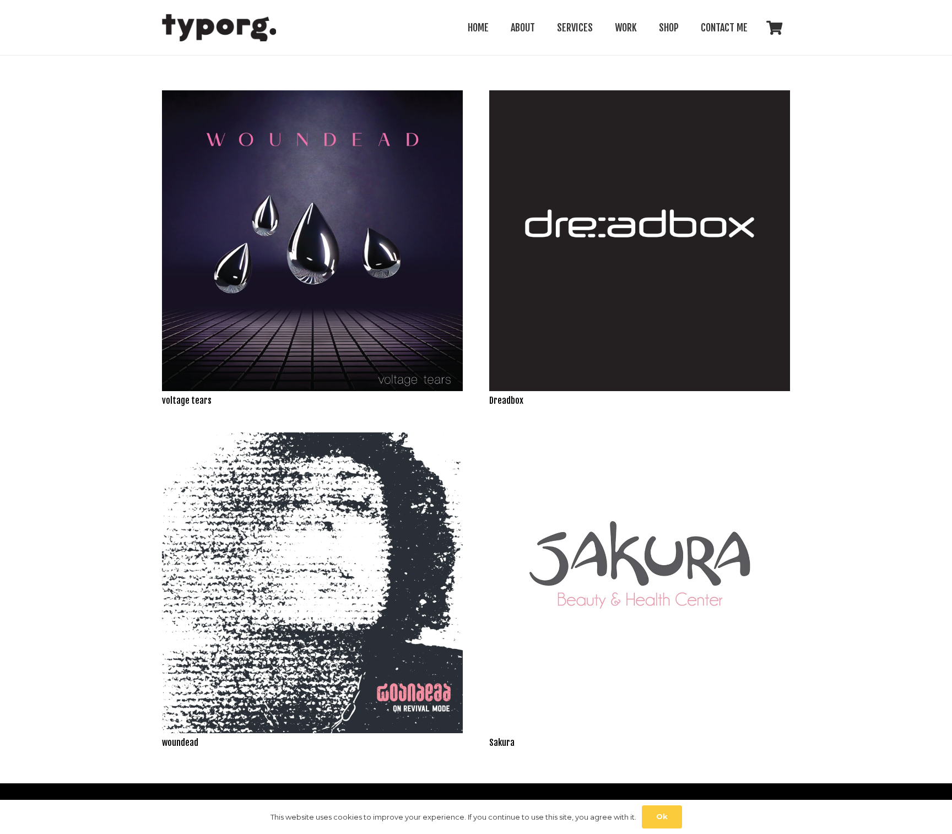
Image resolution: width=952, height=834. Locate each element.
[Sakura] (639, 440)
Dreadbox (506, 400)
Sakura (502, 742)
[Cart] (774, 27)
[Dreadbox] (639, 98)
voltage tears (187, 400)
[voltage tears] (312, 98)
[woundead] (312, 440)
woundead (180, 742)
